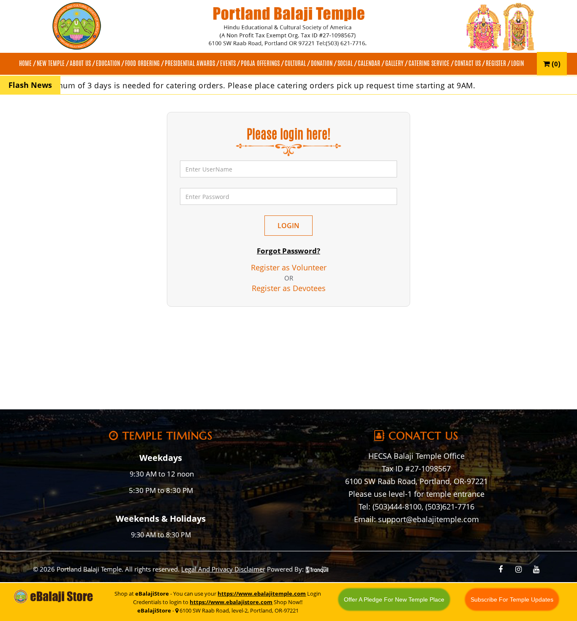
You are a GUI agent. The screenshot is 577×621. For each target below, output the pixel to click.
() (555, 63)
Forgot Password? (288, 251)
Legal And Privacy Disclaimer (223, 569)
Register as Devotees (289, 288)
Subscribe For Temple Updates (512, 599)
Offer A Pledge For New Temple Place (394, 599)
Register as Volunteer (289, 267)
